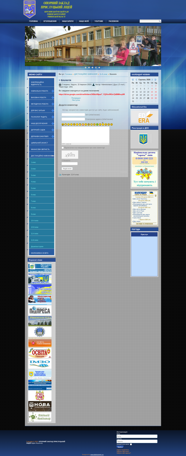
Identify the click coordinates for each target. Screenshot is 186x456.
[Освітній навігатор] (39, 421)
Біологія (66, 80)
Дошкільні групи (37, 247)
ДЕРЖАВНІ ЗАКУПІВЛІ (39, 136)
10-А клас (34, 221)
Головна (68, 74)
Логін (118, 434)
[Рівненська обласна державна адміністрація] (39, 326)
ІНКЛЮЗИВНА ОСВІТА (39, 253)
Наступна (76, 100)
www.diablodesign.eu (97, 454)
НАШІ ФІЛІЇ (84, 21)
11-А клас (34, 234)
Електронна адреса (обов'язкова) (99, 119)
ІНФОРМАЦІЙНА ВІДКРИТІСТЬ (37, 83)
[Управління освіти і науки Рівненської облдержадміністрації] (39, 347)
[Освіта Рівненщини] (39, 358)
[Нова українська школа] (39, 411)
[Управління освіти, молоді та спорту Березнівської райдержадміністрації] (39, 379)
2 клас (33, 169)
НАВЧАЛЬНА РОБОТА (39, 91)
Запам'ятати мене (123, 444)
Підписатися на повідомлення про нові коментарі (84, 148)
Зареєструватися (123, 450)
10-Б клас (34, 227)
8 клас (33, 208)
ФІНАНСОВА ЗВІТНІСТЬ (40, 149)
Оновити (66, 161)
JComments (123, 172)
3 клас (33, 175)
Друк (115, 85)
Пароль (119, 439)
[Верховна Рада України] (39, 283)
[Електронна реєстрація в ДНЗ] (143, 146)
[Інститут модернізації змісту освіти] (39, 368)
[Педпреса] (39, 315)
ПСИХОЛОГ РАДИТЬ (39, 117)
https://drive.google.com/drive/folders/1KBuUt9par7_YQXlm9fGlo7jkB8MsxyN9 (92, 94)
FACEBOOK (114, 21)
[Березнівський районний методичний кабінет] (39, 389)
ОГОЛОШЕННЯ (49, 21)
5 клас (33, 188)
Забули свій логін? (123, 451)
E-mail (121, 85)
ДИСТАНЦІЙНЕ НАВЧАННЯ (42, 156)
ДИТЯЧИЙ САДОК (38, 130)
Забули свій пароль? (124, 453)
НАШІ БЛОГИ (67, 21)
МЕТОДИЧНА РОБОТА (39, 104)
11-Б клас (34, 240)
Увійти (120, 447)
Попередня (75, 98)
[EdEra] (144, 122)
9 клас (33, 214)
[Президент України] (39, 272)
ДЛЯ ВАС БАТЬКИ (38, 110)
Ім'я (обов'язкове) (93, 115)
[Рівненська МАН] (39, 400)
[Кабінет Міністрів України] (39, 294)
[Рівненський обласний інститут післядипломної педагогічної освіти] (39, 336)
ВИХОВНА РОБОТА (38, 98)
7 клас (33, 201)
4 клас (33, 182)
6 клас (33, 195)
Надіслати (67, 169)
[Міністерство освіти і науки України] (39, 304)
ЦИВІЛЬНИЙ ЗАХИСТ (39, 143)
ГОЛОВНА (33, 21)
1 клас (33, 162)
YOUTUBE (98, 21)
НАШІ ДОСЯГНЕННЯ (39, 123)
